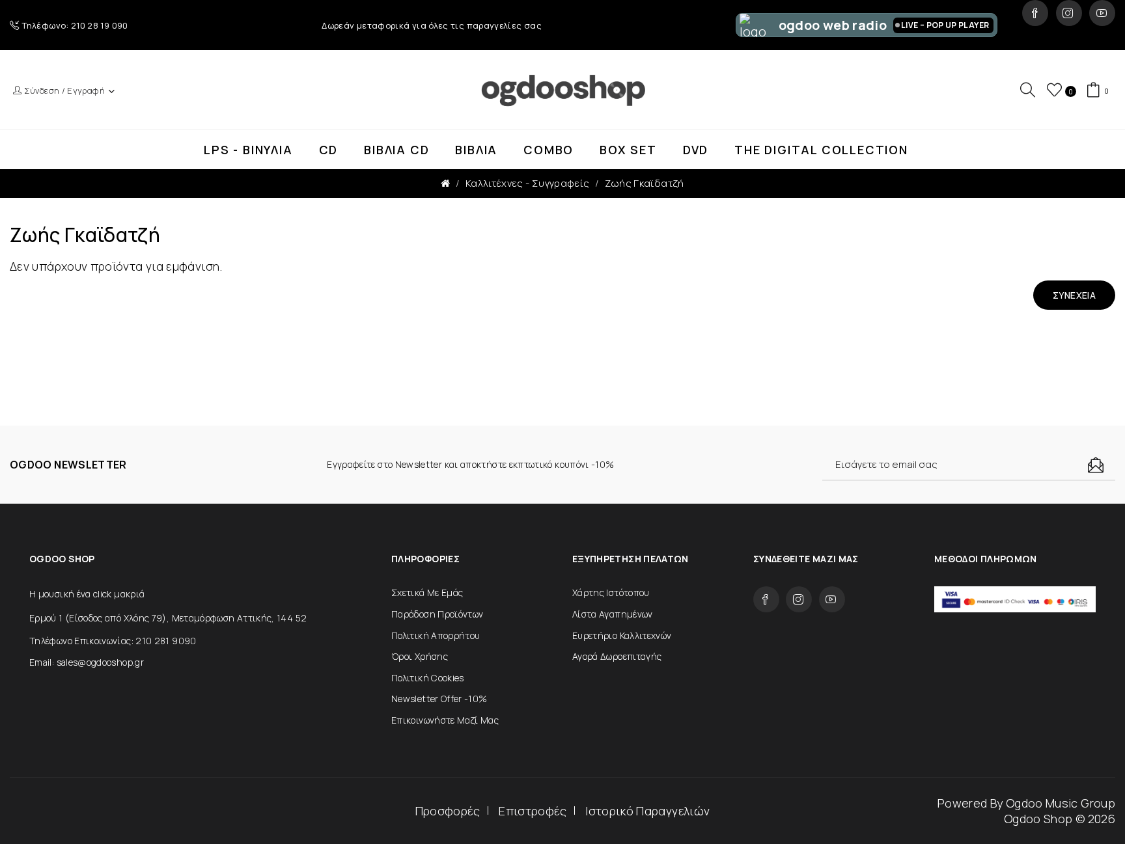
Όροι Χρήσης (419, 656)
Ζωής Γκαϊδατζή (644, 183)
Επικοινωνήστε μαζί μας (445, 720)
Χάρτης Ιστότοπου (611, 592)
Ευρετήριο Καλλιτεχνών (622, 635)
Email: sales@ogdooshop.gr (86, 662)
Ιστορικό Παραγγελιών (647, 811)
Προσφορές (447, 811)
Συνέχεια (1074, 295)
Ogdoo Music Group (1060, 803)
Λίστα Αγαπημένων (612, 614)
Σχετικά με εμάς (427, 592)
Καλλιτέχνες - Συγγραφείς (527, 183)
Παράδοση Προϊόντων (437, 614)
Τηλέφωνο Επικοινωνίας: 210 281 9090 (113, 640)
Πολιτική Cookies (427, 678)
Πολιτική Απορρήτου (435, 635)
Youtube (1102, 13)
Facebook (1035, 13)
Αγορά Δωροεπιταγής (616, 656)
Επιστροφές (533, 811)
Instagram (1069, 13)
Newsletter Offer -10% (439, 698)
